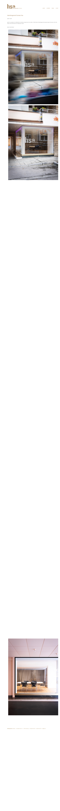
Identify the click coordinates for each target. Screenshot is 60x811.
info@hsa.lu (44, 498)
